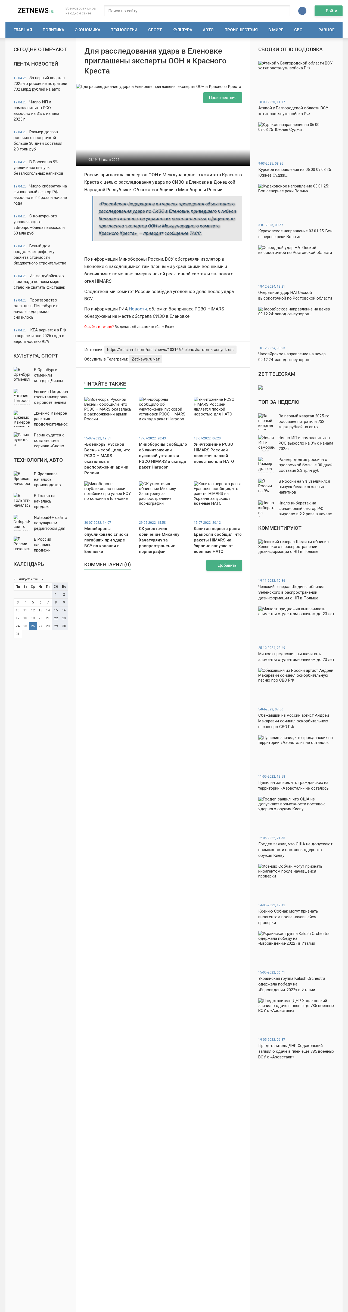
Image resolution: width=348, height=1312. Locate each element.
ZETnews (36, 11)
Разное (326, 29)
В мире (275, 29)
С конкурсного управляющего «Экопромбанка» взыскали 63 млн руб (39, 225)
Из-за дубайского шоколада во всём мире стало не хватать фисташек (39, 281)
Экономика (87, 29)
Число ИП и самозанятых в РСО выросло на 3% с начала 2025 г (36, 111)
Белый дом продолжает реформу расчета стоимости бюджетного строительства (40, 255)
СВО (298, 29)
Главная (23, 29)
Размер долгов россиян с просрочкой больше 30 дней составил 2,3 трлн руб (38, 141)
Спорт (155, 29)
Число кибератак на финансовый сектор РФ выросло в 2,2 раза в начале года (40, 195)
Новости (138, 309)
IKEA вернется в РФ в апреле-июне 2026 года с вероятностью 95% (40, 336)
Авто (208, 29)
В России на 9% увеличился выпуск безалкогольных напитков (38, 167)
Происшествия (241, 29)
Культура (182, 29)
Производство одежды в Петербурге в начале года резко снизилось (36, 309)
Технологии (124, 29)
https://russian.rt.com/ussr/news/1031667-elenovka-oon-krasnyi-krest (170, 349)
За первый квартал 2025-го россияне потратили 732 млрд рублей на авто (40, 83)
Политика (53, 29)
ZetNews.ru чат (146, 359)
